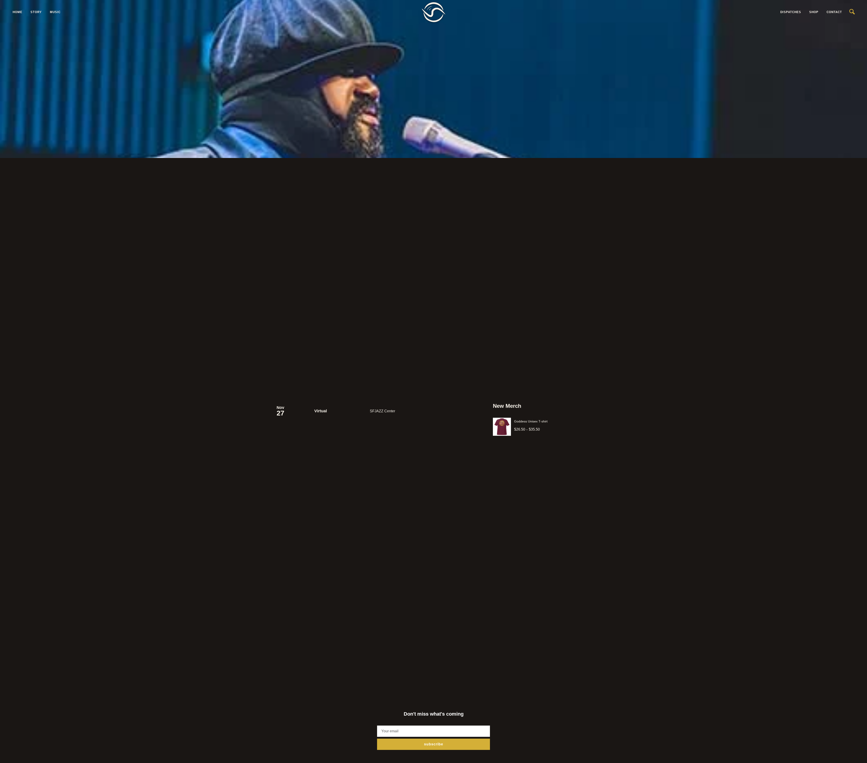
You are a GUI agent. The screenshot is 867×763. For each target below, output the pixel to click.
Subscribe (433, 744)
